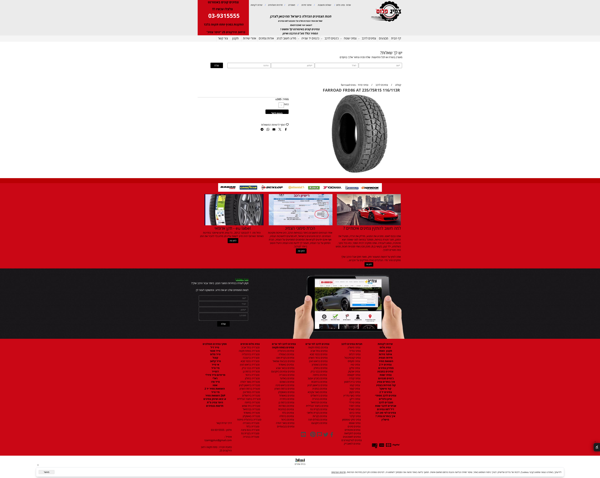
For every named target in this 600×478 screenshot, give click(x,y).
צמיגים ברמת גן (286, 402)
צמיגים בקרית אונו (284, 357)
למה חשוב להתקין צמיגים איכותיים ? (372, 228)
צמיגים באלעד (286, 378)
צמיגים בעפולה (286, 354)
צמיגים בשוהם (286, 381)
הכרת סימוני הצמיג (300, 228)
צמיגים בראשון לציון (317, 385)
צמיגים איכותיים (352, 430)
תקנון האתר (385, 351)
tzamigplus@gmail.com (218, 440)
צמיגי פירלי (354, 402)
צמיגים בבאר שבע (284, 368)
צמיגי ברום (354, 412)
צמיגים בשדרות (286, 406)
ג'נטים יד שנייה (310, 38)
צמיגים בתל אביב (319, 351)
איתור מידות (306, 4)
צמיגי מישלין (353, 347)
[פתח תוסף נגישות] (597, 447)
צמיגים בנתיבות (286, 409)
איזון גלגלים (385, 399)
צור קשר (223, 38)
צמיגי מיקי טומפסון (351, 419)
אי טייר (215, 364)
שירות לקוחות (256, 4)
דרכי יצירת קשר (224, 423)
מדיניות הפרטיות (338, 472)
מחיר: (285, 99)
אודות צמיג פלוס (343, 4)
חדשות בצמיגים (214, 406)
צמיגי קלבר (355, 416)
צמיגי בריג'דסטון (352, 381)
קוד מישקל (385, 388)
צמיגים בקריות (319, 416)
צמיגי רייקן (354, 399)
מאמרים (291, 4)
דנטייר (215, 371)
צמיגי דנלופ (354, 354)
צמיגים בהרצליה (285, 351)
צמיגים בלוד (287, 412)
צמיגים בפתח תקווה (317, 347)
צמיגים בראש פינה (284, 385)
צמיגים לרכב (369, 38)
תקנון (235, 38)
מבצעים (383, 38)
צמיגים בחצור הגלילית (317, 406)
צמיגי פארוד (354, 409)
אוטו (214, 385)
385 (279, 99)
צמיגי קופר (354, 388)
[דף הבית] (386, 11)
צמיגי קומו (354, 385)
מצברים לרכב (385, 402)
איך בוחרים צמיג (385, 381)
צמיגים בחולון (317, 368)
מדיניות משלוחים (275, 4)
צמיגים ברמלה (286, 416)
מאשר (46, 472)
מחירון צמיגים (386, 368)
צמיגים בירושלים (318, 395)
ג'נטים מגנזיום (386, 378)
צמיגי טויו (354, 364)
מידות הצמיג (385, 357)
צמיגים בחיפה (319, 375)
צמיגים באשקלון (285, 392)
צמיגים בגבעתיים (285, 426)
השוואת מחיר (385, 361)
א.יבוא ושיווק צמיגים (214, 399)
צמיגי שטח (350, 38)
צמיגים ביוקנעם (319, 423)
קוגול (215, 357)
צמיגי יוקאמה (353, 375)
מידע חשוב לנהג (286, 38)
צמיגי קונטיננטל (352, 357)
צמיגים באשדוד (284, 364)
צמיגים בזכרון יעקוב (317, 378)
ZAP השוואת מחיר (215, 395)
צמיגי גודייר (354, 351)
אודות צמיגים (266, 38)
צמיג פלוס (385, 347)
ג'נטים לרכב (332, 38)
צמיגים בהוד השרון (318, 357)
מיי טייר (215, 368)
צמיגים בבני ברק (318, 371)
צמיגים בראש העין (317, 361)
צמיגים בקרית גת (318, 409)
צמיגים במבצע (385, 371)
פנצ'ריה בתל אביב (249, 347)
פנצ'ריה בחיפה (252, 402)
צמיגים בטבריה (286, 375)
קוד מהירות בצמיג (385, 385)
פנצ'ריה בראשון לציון (249, 385)
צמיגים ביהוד (287, 419)
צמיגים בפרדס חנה (317, 419)
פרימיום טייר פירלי (215, 375)
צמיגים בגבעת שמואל (283, 361)
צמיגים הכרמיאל (318, 402)
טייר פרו (215, 381)
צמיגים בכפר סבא (317, 354)
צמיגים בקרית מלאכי (317, 412)
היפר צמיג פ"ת (214, 402)
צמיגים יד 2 (385, 364)
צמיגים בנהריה (319, 399)
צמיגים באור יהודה (284, 423)
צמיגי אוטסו (353, 423)
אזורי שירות (249, 38)
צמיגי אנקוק (354, 371)
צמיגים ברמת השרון (283, 388)
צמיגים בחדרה (286, 399)
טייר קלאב (215, 361)
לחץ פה (369, 264)
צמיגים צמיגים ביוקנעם (283, 371)
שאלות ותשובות (324, 4)
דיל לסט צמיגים (385, 409)
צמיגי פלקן (354, 368)
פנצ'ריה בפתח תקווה (249, 351)
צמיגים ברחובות (319, 381)
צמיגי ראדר (354, 406)
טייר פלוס (215, 354)
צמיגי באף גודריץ (351, 395)
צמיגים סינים (353, 426)
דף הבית (396, 38)
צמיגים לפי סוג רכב (385, 412)
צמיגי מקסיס (353, 361)
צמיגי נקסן (354, 392)
